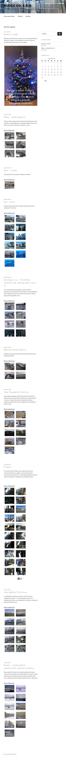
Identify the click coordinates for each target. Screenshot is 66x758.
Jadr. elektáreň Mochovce (15, 592)
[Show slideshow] (9, 130)
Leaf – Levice (9, 202)
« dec (45, 80)
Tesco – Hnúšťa (10, 170)
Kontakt (28, 16)
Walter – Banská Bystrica (14, 117)
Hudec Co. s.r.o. (18, 5)
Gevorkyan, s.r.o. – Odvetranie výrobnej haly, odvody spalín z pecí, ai (20, 282)
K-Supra (7, 467)
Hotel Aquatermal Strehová (16, 392)
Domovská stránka (9, 16)
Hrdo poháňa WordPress (9, 754)
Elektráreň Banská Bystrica (15, 349)
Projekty (20, 16)
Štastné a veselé (11, 34)
